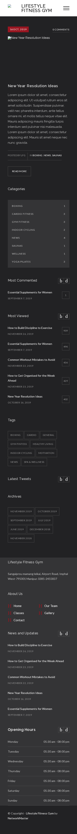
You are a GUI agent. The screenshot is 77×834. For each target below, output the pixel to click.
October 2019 (47, 511)
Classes (19, 613)
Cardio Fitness (38, 213)
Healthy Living (43, 443)
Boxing (38, 155)
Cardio (32, 434)
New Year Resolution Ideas (33, 86)
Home (18, 606)
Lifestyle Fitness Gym (40, 813)
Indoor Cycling (38, 229)
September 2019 (21, 520)
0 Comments (61, 29)
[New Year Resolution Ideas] (38, 52)
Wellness (38, 253)
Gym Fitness (38, 221)
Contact (19, 620)
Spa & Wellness (34, 461)
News (47, 155)
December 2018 (40, 529)
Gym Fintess (18, 443)
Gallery (49, 613)
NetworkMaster (18, 818)
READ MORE (19, 171)
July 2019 (44, 520)
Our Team (50, 606)
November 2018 (21, 538)
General (48, 434)
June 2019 (17, 529)
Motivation (46, 452)
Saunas (57, 155)
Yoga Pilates (38, 261)
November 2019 (21, 511)
